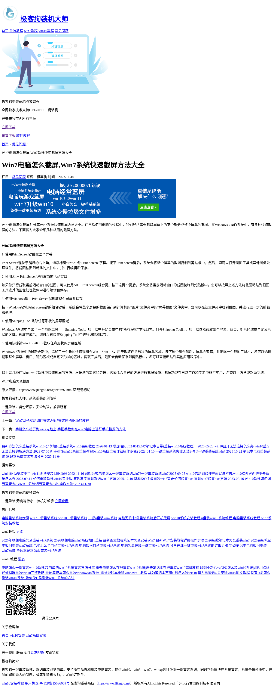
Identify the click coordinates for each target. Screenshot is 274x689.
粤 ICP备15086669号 (54, 683)
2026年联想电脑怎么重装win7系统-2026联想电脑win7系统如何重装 (52, 540)
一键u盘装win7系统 (102, 518)
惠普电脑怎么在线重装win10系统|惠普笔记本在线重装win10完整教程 (147, 567)
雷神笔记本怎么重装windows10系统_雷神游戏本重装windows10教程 (96, 573)
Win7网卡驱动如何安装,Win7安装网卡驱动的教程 (52, 420)
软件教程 (23, 135)
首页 (5, 31)
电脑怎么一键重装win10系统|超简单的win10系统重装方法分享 (48, 567)
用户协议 (32, 683)
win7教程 (31, 31)
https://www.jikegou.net (114, 683)
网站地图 (38, 652)
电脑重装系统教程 (247, 518)
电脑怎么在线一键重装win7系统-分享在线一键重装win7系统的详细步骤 (174, 545)
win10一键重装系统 (72, 518)
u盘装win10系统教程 (217, 518)
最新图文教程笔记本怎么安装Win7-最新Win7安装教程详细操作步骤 (153, 540)
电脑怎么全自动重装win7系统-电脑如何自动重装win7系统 (76, 545)
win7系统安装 (36, 635)
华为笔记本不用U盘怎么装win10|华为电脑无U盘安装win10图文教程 (199, 573)
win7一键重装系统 (44, 518)
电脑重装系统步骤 (15, 518)
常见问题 (61, 31)
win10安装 (17, 635)
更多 (19, 532)
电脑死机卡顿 (129, 518)
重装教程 (16, 31)
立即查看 (61, 501)
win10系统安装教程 (186, 518)
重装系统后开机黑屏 (155, 518)
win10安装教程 (13, 683)
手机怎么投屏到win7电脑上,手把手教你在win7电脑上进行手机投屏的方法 (70, 429)
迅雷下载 (8, 135)
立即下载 (8, 127)
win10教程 (46, 31)
